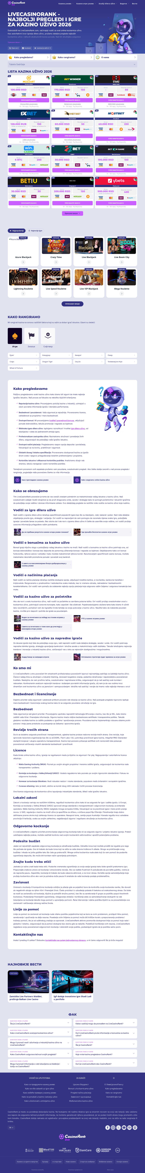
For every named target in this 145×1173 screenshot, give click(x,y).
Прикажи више (71, 213)
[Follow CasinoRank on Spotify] (129, 1127)
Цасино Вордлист (81, 1084)
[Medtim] (46, 1150)
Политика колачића (37, 1170)
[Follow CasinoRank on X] (118, 1127)
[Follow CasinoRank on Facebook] (107, 1127)
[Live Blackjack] (88, 251)
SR (10, 1127)
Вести (134, 3)
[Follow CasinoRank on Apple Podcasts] (135, 1127)
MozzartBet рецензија (29, 104)
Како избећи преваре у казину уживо (39, 1092)
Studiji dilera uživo (107, 3)
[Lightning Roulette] (23, 283)
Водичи (123, 3)
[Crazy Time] (56, 251)
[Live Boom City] (121, 251)
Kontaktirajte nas (113, 1097)
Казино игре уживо (85, 3)
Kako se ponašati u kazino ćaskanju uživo (39, 1097)
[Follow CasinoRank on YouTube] (124, 1127)
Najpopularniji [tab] (18, 231)
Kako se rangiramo (114, 1092)
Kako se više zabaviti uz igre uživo (39, 1088)
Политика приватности (75, 1170)
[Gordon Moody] (103, 1150)
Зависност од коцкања (81, 1097)
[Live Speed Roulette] (56, 283)
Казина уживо (64, 3)
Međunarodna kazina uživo (81, 1101)
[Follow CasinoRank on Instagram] (113, 1127)
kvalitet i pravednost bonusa (61, 420)
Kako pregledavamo (114, 1088)
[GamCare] (83, 1150)
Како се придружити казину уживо (39, 1084)
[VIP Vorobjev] (65, 1150)
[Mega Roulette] (121, 283)
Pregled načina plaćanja (81, 1092)
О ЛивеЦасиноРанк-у (113, 1084)
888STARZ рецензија (116, 104)
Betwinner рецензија (72, 104)
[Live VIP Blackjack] (88, 283)
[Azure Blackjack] (23, 251)
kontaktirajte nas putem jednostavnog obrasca (65, 940)
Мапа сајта (110, 1170)
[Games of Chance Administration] (29, 1150)
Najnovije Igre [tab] (36, 231)
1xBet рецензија (28, 140)
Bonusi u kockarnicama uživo (80, 1088)
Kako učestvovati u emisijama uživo (39, 1101)
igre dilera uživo (78, 428)
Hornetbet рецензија (72, 140)
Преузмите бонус (29, 100)
